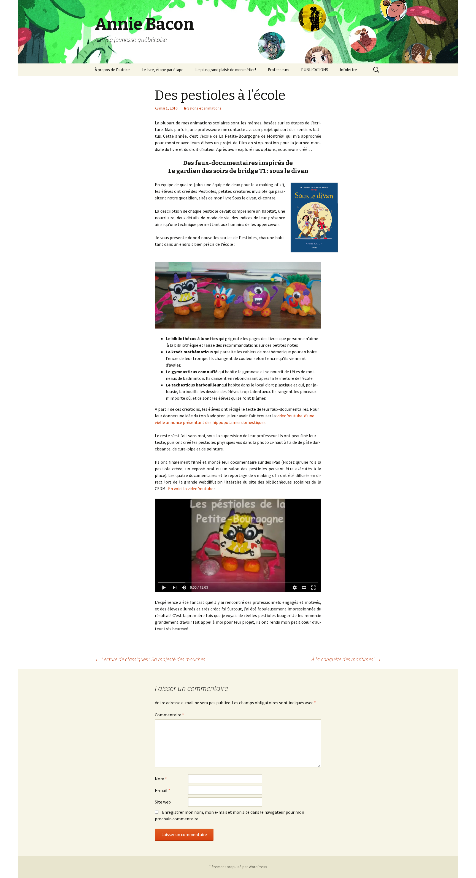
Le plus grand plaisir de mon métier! (225, 69)
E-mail (162, 790)
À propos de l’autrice (112, 69)
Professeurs (278, 69)
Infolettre (348, 69)
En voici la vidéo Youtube (190, 488)
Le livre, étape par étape (162, 69)
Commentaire (169, 714)
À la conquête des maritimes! (346, 659)
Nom (161, 778)
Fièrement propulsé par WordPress (238, 866)
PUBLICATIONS (314, 69)
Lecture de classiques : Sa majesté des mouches (150, 659)
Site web (163, 802)
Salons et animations (204, 108)
